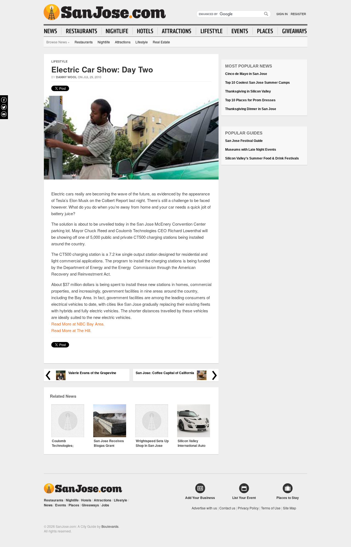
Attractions (123, 42)
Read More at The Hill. (71, 330)
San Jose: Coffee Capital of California (165, 373)
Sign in (282, 14)
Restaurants (84, 42)
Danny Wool (66, 77)
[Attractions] (177, 31)
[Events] (240, 31)
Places (74, 505)
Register (298, 14)
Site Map (289, 508)
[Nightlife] (117, 31)
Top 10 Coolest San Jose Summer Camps (257, 83)
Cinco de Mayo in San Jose (246, 74)
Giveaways (90, 505)
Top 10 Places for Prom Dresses (250, 100)
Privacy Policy (248, 508)
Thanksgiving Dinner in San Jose (250, 109)
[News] (52, 31)
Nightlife (104, 42)
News (48, 505)
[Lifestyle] (211, 31)
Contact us (227, 508)
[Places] (265, 31)
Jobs (105, 505)
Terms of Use (271, 508)
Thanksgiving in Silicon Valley (248, 91)
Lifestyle (141, 42)
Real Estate (161, 42)
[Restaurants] (81, 31)
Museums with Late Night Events (250, 150)
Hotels (86, 500)
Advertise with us (204, 508)
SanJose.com (105, 12)
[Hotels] (145, 31)
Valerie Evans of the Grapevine (92, 373)
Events (60, 505)
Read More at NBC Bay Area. (77, 324)
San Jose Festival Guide (244, 141)
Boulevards (109, 526)
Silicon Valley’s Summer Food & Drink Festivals (262, 158)
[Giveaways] (292, 31)
